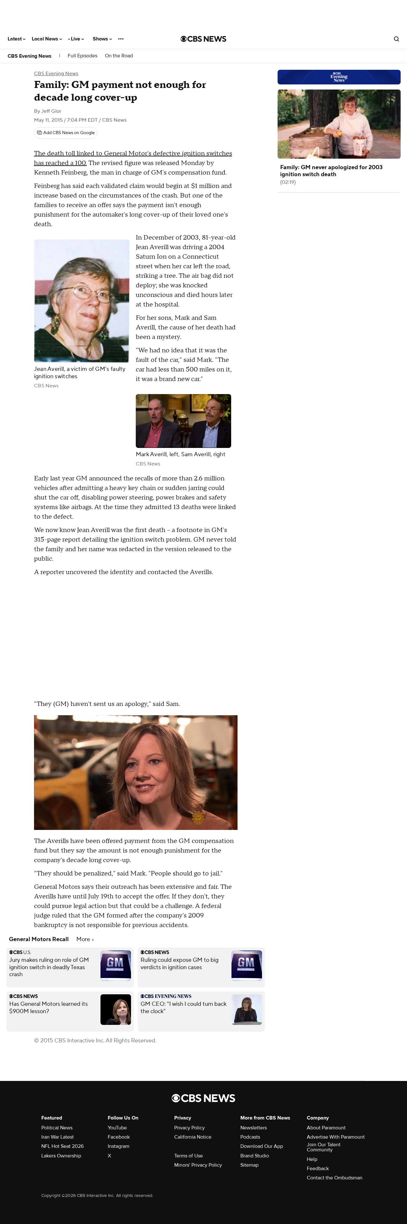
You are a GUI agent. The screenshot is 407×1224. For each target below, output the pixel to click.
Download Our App (261, 1146)
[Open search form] (396, 39)
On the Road (119, 56)
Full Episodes (82, 56)
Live (76, 39)
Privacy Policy (189, 1127)
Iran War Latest (57, 1137)
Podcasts (250, 1137)
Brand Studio (254, 1155)
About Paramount (326, 1127)
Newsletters (253, 1127)
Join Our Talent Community (324, 1147)
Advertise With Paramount (336, 1137)
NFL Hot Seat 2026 (62, 1146)
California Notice (192, 1137)
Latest (15, 38)
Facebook (119, 1137)
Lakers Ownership (61, 1155)
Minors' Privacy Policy (198, 1165)
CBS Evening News (30, 56)
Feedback (318, 1168)
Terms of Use (188, 1155)
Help (312, 1159)
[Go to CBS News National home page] (203, 39)
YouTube (117, 1127)
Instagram (118, 1146)
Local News (45, 38)
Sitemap (249, 1165)
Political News (56, 1127)
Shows (101, 38)
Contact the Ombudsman (334, 1177)
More (83, 939)
